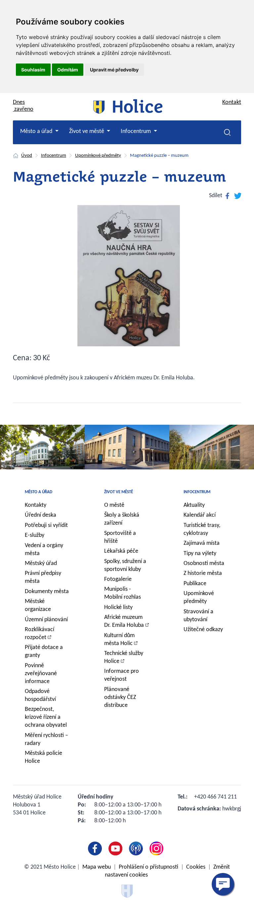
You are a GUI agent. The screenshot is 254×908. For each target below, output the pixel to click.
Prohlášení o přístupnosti (148, 867)
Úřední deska (40, 515)
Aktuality (194, 505)
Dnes (23, 105)
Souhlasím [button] (33, 69)
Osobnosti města (204, 563)
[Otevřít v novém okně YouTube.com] (116, 848)
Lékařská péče (121, 551)
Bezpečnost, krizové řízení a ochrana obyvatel (46, 717)
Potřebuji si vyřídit (46, 525)
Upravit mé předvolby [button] (114, 69)
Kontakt (231, 102)
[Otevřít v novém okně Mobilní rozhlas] (137, 848)
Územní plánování (46, 620)
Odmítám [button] (67, 69)
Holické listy (118, 607)
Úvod (26, 155)
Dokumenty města (47, 591)
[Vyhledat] (227, 132)
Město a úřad (38, 492)
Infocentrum (53, 155)
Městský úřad (41, 563)
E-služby (34, 535)
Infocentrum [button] (136, 131)
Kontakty (35, 505)
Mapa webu (96, 867)
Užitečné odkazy (203, 630)
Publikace (195, 584)
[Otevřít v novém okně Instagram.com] (157, 848)
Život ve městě (118, 492)
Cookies (195, 867)
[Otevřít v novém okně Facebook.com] (96, 848)
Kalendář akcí (200, 515)
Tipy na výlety (200, 553)
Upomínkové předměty (98, 155)
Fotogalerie (118, 579)
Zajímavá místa (202, 543)
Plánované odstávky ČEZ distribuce (120, 697)
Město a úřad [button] (37, 131)
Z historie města (203, 573)
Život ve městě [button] (87, 131)
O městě (114, 505)
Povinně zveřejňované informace (41, 674)
